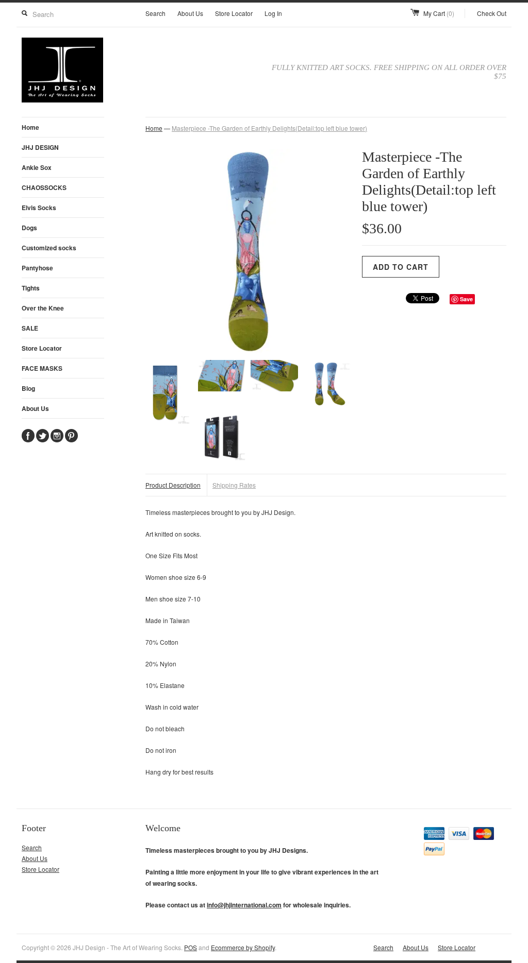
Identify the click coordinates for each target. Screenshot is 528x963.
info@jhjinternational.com (244, 904)
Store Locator (234, 13)
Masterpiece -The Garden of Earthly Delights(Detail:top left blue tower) (269, 128)
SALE (30, 328)
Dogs (29, 227)
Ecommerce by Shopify (243, 947)
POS (190, 947)
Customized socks (49, 247)
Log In (273, 13)
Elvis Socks (39, 207)
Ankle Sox (37, 167)
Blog (28, 388)
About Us (190, 13)
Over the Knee (43, 308)
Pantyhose (37, 267)
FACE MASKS (42, 368)
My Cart (438, 13)
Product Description (173, 484)
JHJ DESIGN (40, 147)
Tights (31, 288)
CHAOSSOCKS (44, 187)
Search (155, 13)
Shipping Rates (234, 484)
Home (30, 127)
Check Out (491, 13)
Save (466, 299)
